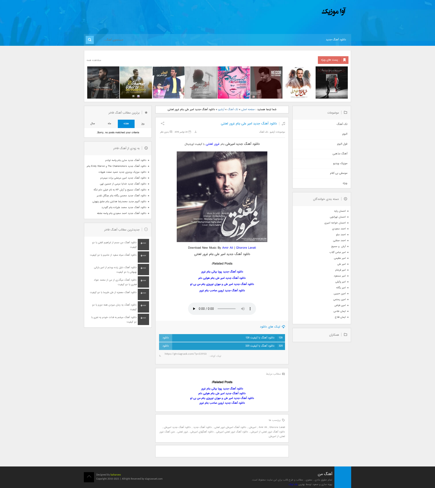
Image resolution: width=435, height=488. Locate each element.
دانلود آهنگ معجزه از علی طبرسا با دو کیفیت (113, 292)
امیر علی (341, 264)
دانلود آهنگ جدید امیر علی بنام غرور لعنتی (249, 123)
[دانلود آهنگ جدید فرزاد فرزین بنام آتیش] (168, 82)
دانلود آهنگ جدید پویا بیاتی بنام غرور (222, 271)
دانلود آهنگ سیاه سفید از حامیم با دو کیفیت (113, 255)
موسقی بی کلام (338, 173)
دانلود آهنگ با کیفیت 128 (264, 337)
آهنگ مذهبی (340, 153)
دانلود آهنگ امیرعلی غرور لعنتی (230, 427)
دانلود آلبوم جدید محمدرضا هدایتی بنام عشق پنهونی (119, 201)
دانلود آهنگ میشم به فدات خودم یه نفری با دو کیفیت (114, 319)
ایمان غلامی (340, 311)
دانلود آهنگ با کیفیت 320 (264, 346)
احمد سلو (341, 235)
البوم (344, 134)
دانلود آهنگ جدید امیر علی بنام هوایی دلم (222, 278)
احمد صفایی (339, 240)
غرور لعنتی (213, 144)
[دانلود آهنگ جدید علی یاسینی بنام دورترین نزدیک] (103, 82)
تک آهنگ (232, 109)
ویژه (345, 183)
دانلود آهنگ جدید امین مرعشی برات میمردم (123, 178)
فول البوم (342, 144)
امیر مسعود (340, 276)
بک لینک (293, 484)
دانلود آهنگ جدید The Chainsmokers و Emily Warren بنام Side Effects (116, 166)
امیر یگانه (341, 288)
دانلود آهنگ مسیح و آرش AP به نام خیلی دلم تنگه (120, 190)
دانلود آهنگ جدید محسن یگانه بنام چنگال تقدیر (121, 196)
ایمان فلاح (340, 317)
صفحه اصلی (248, 109)
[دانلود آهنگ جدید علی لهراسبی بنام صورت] (234, 82)
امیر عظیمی (340, 258)
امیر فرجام (340, 270)
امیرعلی (252, 427)
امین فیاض (340, 305)
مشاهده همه (94, 60)
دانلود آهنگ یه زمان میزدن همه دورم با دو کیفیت (114, 307)
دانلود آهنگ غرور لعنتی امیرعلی (232, 432)
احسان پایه (340, 211)
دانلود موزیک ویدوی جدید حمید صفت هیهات (122, 172)
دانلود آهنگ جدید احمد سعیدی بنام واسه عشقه (121, 213)
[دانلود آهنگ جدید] (296, 12)
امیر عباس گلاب (337, 252)
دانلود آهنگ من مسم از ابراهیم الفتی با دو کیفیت (114, 244)
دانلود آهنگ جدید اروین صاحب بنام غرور (222, 290)
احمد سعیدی (339, 229)
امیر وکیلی (340, 282)
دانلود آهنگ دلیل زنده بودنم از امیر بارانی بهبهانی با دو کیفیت (115, 269)
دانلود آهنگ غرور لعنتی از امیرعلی (268, 432)
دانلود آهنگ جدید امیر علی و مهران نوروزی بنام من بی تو (222, 284)
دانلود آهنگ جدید (336, 39)
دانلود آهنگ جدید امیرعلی (177, 427)
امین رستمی (339, 299)
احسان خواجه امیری (335, 223)
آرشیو (221, 109)
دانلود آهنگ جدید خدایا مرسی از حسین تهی (123, 184)
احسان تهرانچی (338, 217)
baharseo (116, 474)
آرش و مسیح (338, 246)
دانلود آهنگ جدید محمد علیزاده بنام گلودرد (124, 207)
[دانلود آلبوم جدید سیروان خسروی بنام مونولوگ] (332, 82)
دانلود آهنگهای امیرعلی (202, 432)
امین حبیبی (340, 293)
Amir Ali (227, 248)
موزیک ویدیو (340, 163)
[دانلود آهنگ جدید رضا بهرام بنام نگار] (266, 82)
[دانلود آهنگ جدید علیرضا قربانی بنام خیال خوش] (299, 82)
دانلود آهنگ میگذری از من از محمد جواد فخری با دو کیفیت (115, 282)
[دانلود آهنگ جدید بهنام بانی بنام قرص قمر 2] (136, 82)
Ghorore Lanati (246, 248)
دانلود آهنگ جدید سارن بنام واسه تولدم (125, 160)
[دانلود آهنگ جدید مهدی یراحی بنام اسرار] (201, 82)
